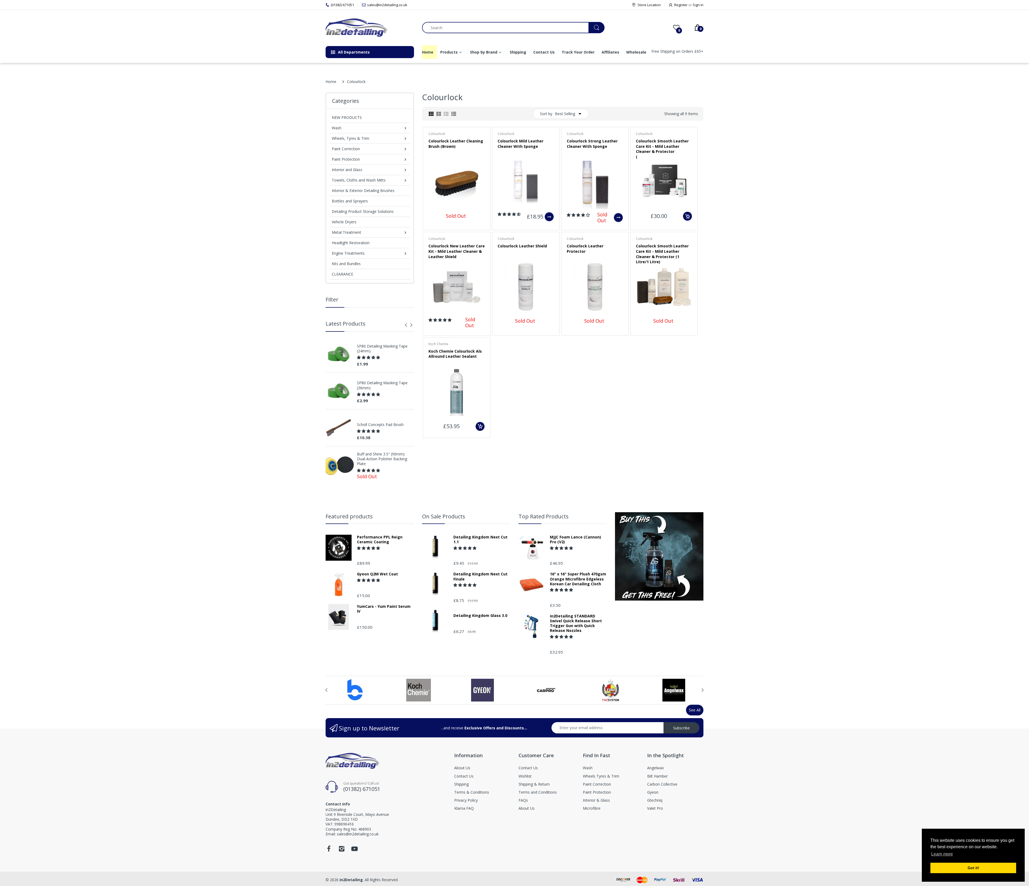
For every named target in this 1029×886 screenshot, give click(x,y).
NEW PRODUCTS (347, 117)
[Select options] (549, 216)
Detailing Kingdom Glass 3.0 (480, 615)
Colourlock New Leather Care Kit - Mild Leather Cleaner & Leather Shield (456, 251)
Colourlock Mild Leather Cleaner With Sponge (520, 143)
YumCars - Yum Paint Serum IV (384, 609)
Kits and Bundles (346, 263)
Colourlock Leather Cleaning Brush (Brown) (455, 143)
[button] (369, 357)
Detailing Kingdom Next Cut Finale (480, 576)
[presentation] (406, 325)
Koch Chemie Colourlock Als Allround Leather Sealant (455, 354)
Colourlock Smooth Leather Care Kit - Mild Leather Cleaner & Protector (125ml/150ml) (662, 148)
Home (331, 81)
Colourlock (436, 133)
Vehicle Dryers (344, 221)
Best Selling (565, 113)
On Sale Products (443, 516)
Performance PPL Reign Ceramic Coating (379, 539)
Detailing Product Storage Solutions (363, 211)
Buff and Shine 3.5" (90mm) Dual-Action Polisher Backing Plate (382, 459)
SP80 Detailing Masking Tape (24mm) (382, 348)
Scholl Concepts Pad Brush (380, 424)
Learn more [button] (942, 854)
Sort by (546, 113)
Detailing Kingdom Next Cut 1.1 (480, 539)
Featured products (349, 516)
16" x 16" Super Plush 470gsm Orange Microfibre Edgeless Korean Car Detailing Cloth (578, 579)
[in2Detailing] (370, 27)
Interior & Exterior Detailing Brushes (363, 190)
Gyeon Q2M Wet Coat (377, 574)
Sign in (698, 4)
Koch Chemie (438, 344)
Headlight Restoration (351, 242)
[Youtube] (354, 850)
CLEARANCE (342, 274)
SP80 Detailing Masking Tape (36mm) (382, 385)
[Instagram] (341, 850)
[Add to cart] (687, 216)
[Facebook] (329, 850)
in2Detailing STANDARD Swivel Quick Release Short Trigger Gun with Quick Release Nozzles (576, 623)
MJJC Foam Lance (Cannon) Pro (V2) (575, 539)
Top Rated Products (544, 516)
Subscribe (681, 727)
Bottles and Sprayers (350, 200)
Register (681, 4)
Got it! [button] (973, 868)
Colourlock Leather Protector (585, 248)
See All (694, 709)
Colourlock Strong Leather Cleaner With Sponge (592, 143)
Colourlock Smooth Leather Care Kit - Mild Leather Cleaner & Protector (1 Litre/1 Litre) (662, 253)
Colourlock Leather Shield (522, 245)
